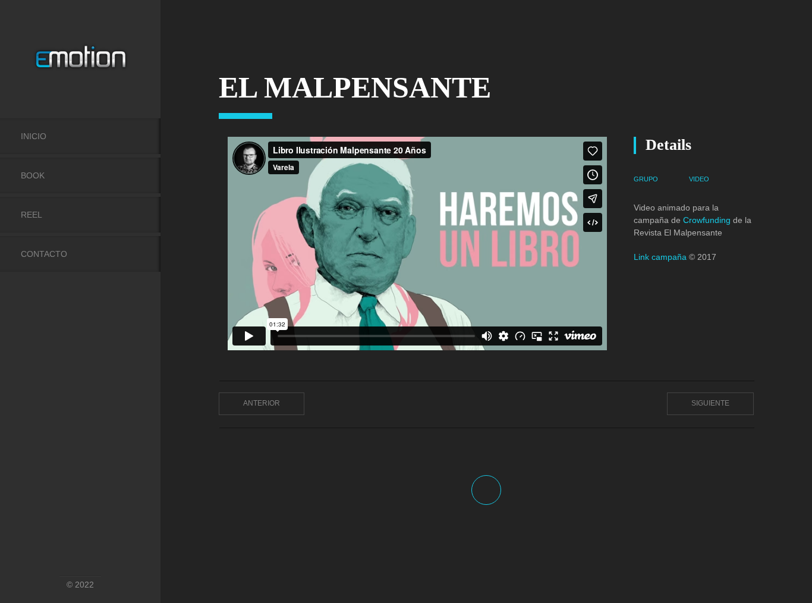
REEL (31, 214)
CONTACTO (44, 254)
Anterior (261, 403)
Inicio (33, 136)
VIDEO (699, 179)
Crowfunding (708, 220)
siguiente (710, 403)
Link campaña (660, 257)
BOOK (33, 175)
